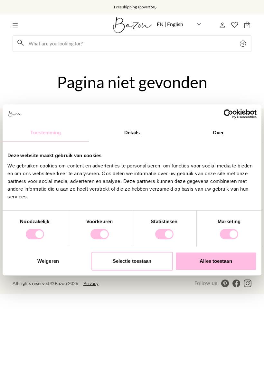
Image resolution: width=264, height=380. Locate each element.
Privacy (91, 283)
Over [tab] (218, 132)
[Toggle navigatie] (17, 25)
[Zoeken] (243, 43)
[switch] (99, 234)
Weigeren (48, 261)
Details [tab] (132, 132)
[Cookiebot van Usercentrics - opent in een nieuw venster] (228, 114)
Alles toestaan (216, 261)
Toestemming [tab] (45, 132)
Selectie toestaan (132, 261)
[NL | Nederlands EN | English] (179, 24)
